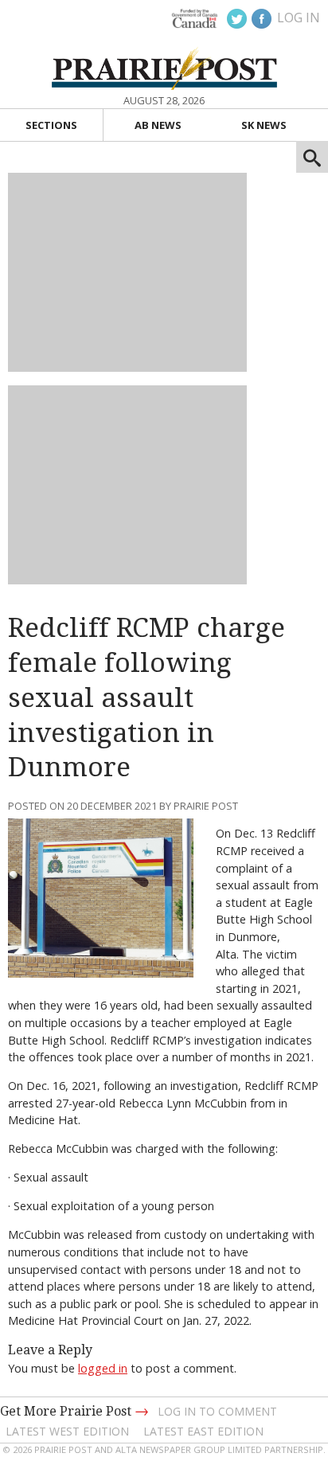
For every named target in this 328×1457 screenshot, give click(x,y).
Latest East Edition (203, 1431)
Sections (51, 125)
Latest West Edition (67, 1431)
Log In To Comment (217, 1411)
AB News (158, 125)
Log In (298, 17)
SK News (264, 125)
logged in (102, 1368)
